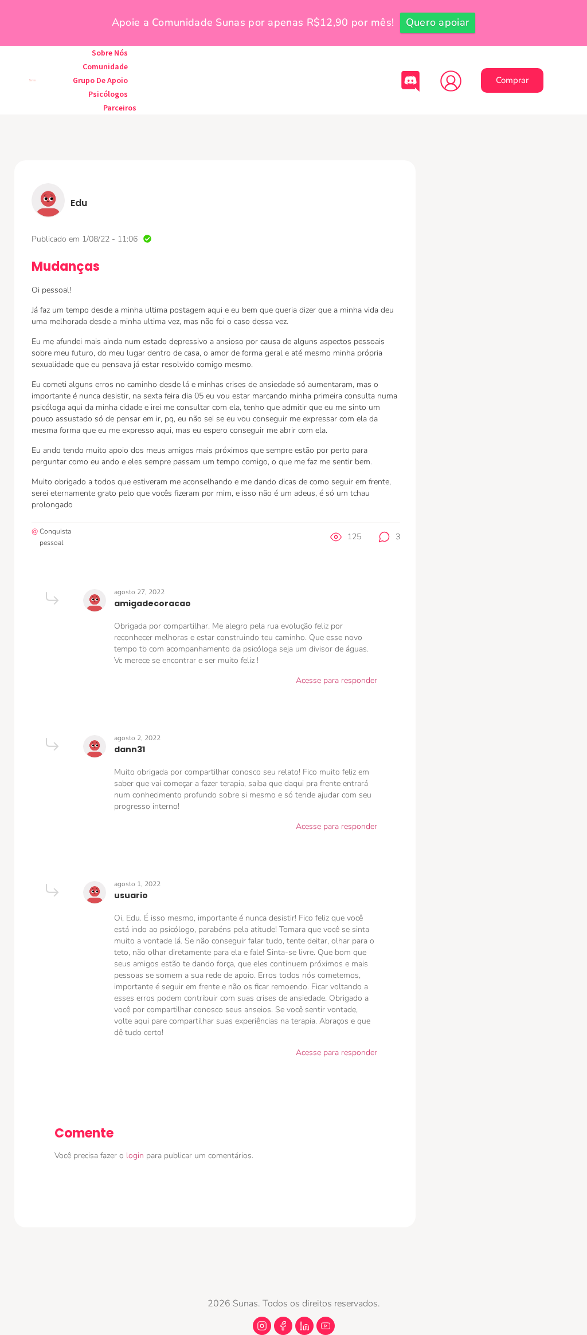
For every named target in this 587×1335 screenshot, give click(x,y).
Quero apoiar (438, 22)
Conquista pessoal (55, 537)
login (136, 1155)
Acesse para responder (336, 680)
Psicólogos (108, 94)
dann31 (129, 749)
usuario (131, 895)
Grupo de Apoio (100, 80)
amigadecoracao (152, 603)
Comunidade (105, 66)
